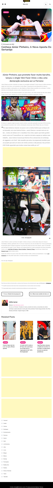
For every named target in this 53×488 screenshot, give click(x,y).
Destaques (5, 429)
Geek (4, 441)
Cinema (5, 426)
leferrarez (13, 302)
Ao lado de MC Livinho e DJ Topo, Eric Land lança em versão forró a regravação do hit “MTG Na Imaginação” (26, 348)
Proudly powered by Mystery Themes (34, 487)
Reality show (6, 464)
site (48, 253)
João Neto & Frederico (13, 249)
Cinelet (5, 342)
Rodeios (5, 467)
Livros (4, 450)
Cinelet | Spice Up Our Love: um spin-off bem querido (9, 346)
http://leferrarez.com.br (18, 305)
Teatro (4, 473)
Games (5, 438)
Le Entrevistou (6, 444)
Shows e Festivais (7, 470)
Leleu (4, 447)
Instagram (3, 255)
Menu (24, 4)
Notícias (6, 12)
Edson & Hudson (22, 249)
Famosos (5, 435)
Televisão (5, 476)
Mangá (4, 453)
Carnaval (5, 420)
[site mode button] (46, 4)
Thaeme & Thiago (31, 249)
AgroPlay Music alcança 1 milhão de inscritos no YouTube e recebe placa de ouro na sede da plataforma (43, 348)
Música (5, 456)
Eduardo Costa (4, 251)
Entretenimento (6, 432)
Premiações (6, 461)
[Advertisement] (26, 63)
